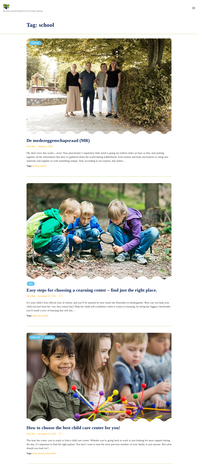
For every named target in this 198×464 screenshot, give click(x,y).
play (39, 315)
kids (34, 315)
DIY (30, 284)
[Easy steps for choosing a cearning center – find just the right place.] (99, 231)
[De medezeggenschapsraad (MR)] (99, 86)
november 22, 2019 (47, 296)
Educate (35, 337)
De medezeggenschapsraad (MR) (58, 140)
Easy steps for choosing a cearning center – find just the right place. (92, 290)
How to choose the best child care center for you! (73, 428)
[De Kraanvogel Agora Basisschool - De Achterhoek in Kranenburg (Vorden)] (23, 6)
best (34, 453)
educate (40, 453)
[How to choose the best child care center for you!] (99, 377)
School (35, 43)
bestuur (35, 166)
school (43, 166)
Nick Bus (31, 146)
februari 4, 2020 (45, 146)
